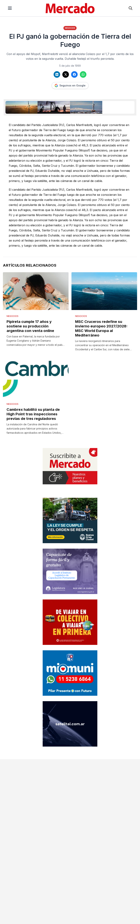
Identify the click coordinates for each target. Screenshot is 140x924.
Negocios (70, 28)
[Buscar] (130, 8)
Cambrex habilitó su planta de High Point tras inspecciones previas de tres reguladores (33, 414)
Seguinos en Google (72, 85)
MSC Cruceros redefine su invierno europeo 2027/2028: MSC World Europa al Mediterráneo (101, 328)
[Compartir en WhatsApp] (83, 74)
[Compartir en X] (65, 74)
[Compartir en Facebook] (74, 74)
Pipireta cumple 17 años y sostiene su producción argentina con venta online (30, 326)
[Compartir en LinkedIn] (57, 74)
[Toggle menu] (10, 8)
